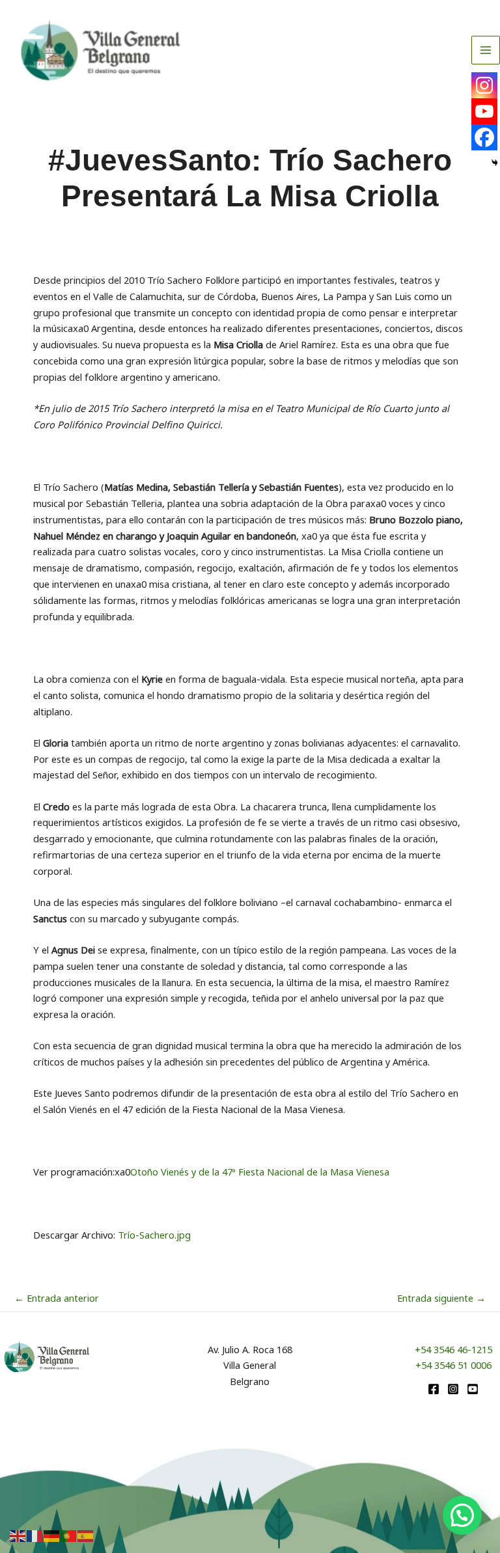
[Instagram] (484, 85)
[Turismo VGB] (100, 50)
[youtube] (473, 1389)
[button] (462, 1515)
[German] (52, 1534)
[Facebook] (484, 137)
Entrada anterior (56, 1297)
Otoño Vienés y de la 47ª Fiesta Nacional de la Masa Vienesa (259, 1171)
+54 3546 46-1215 (453, 1349)
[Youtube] (484, 111)
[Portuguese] (69, 1534)
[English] (18, 1534)
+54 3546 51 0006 (453, 1364)
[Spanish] (85, 1534)
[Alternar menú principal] (485, 50)
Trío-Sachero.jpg (154, 1234)
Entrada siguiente (441, 1297)
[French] (35, 1534)
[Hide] (495, 163)
